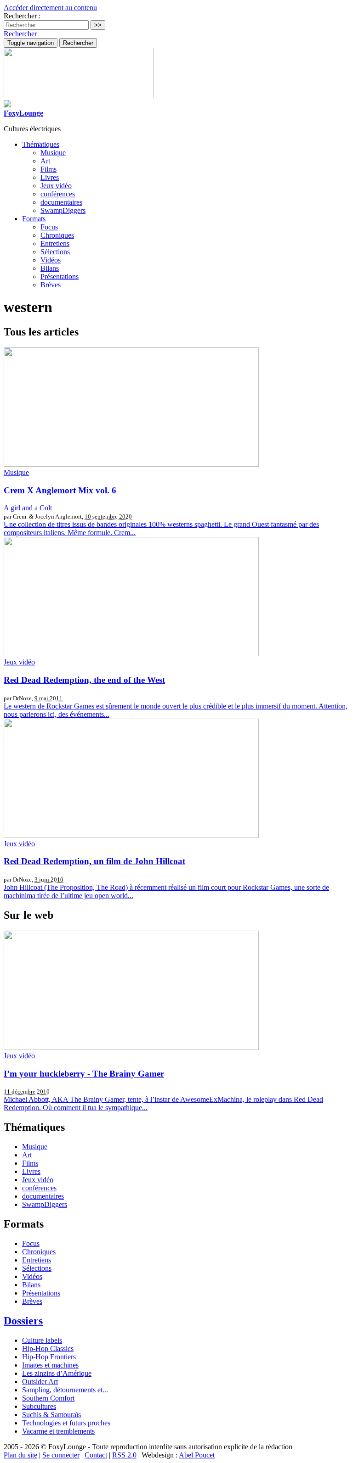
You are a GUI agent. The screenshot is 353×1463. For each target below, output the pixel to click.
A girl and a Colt (28, 508)
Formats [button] (34, 219)
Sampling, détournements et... (65, 1390)
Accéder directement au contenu (50, 7)
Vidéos (50, 260)
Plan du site (20, 1455)
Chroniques (57, 235)
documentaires (61, 202)
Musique (53, 152)
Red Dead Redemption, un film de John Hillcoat (94, 861)
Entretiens (54, 243)
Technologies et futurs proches (66, 1423)
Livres (49, 177)
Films (48, 169)
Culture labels (42, 1340)
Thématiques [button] (40, 144)
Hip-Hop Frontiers (49, 1357)
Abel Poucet (197, 1455)
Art (45, 161)
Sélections (55, 252)
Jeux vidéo (56, 186)
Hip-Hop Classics (48, 1348)
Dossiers (23, 1321)
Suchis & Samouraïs (51, 1414)
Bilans (49, 268)
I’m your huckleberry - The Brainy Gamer (84, 1073)
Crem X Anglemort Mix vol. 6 (60, 490)
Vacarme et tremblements (58, 1431)
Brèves (50, 285)
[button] (20, 34)
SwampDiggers (62, 210)
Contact (96, 1455)
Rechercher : (22, 16)
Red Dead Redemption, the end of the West (84, 680)
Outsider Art (40, 1381)
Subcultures (39, 1406)
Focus (49, 227)
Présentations (59, 276)
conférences (57, 194)
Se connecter (61, 1455)
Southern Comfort (48, 1398)
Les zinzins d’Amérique (56, 1373)
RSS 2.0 (124, 1455)
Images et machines (50, 1365)
